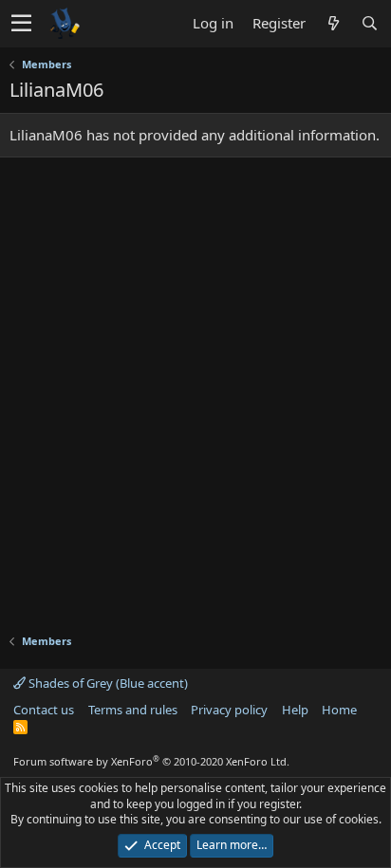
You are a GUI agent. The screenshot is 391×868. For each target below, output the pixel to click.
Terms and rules (132, 709)
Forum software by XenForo (151, 761)
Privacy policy (229, 709)
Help (295, 709)
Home (339, 709)
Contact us (43, 709)
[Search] (369, 23)
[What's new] (333, 23)
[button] (21, 23)
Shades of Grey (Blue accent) (107, 683)
